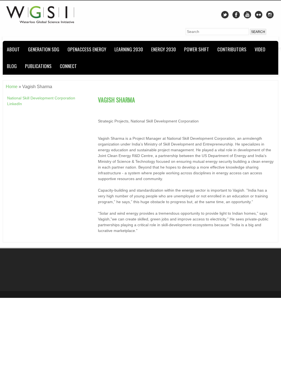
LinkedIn (14, 104)
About (13, 49)
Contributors (231, 49)
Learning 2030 (128, 49)
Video (260, 49)
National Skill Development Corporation (41, 98)
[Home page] (40, 21)
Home (12, 86)
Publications (38, 65)
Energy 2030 (163, 49)
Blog (12, 65)
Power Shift (196, 49)
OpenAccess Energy (87, 49)
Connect (68, 65)
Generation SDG (43, 49)
